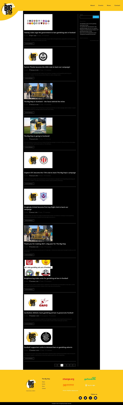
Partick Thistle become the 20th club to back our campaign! (47, 67)
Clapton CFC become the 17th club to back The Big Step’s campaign (50, 173)
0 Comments (46, 35)
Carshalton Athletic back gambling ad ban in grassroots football (48, 313)
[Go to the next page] (74, 365)
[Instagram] (90, 398)
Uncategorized (45, 315)
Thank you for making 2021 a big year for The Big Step (45, 244)
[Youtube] (95, 398)
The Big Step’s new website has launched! (87, 34)
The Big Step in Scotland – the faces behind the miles (44, 101)
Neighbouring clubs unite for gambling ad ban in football (46, 278)
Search (81, 14)
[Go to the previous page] (55, 365)
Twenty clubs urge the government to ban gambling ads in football (50, 32)
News (109, 5)
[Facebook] (80, 398)
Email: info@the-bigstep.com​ (70, 390)
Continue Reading (29, 43)
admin (26, 35)
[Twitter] (85, 398)
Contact (117, 5)
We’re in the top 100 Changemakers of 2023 (88, 32)
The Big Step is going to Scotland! (37, 136)
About (92, 5)
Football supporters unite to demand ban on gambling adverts (48, 347)
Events (100, 5)
